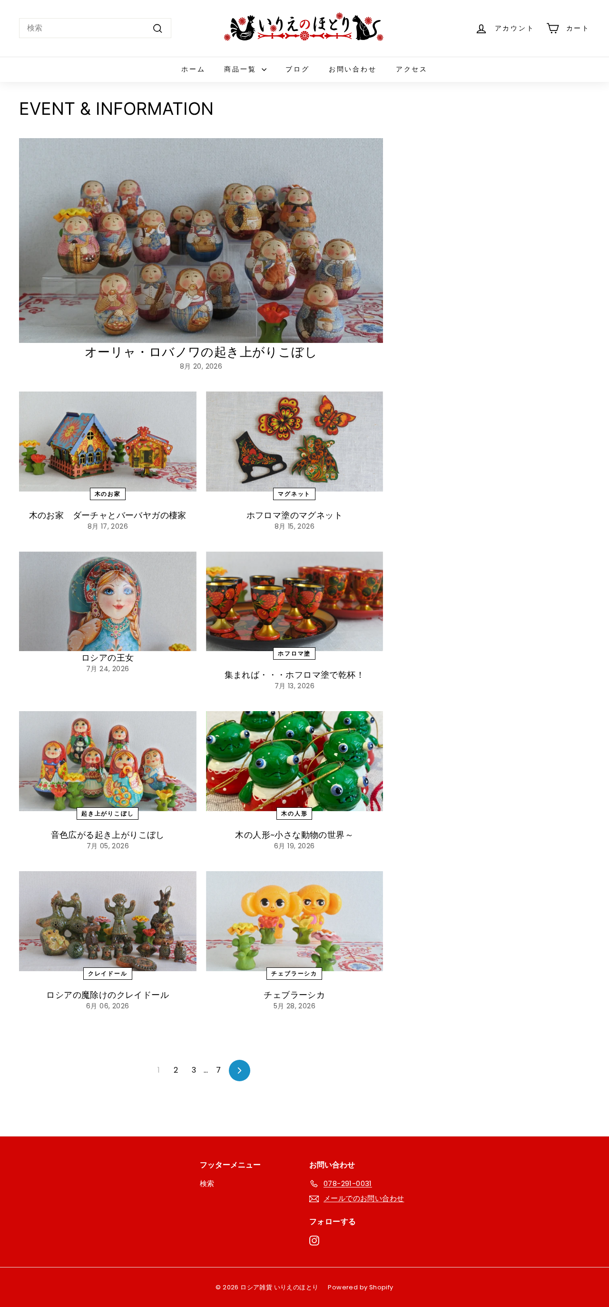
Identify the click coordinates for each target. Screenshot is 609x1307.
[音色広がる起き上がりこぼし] (107, 761)
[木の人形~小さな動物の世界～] (294, 761)
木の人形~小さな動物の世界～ (294, 835)
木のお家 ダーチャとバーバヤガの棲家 (108, 515)
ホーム (193, 69)
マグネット (294, 494)
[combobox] (95, 28)
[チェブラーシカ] (294, 921)
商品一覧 (241, 69)
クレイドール (108, 973)
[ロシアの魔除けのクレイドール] (107, 921)
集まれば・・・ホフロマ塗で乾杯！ (294, 675)
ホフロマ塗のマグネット (294, 515)
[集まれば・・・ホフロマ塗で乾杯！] (294, 602)
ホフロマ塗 (294, 653)
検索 (207, 1183)
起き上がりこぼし (107, 813)
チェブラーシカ (294, 973)
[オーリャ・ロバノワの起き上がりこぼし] (201, 240)
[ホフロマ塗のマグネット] (294, 442)
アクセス (412, 69)
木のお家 (108, 494)
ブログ (297, 69)
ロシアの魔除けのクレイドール (111, 995)
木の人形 (294, 813)
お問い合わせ (353, 69)
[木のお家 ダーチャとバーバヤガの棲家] (107, 442)
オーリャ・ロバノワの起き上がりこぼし (201, 352)
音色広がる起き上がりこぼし (108, 835)
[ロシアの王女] (107, 602)
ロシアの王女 (107, 658)
